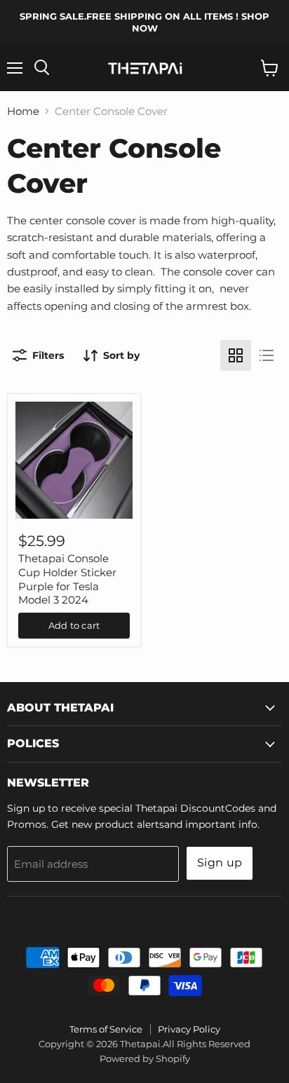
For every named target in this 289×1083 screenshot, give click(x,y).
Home (23, 111)
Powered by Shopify (145, 1058)
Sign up (219, 862)
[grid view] (235, 355)
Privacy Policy (189, 1029)
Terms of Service (105, 1029)
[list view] (266, 355)
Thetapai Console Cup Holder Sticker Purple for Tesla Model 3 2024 (67, 579)
